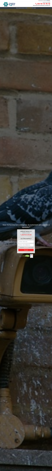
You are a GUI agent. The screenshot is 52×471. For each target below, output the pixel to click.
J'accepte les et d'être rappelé (26, 247)
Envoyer (26, 250)
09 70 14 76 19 (43, 4)
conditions (26, 247)
